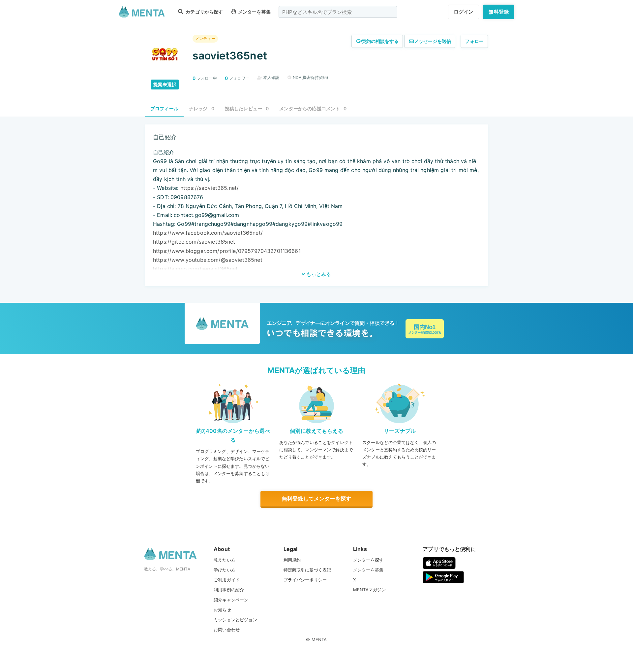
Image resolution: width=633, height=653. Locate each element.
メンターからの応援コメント (313, 108)
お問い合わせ (227, 629)
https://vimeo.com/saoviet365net (195, 268)
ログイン (464, 12)
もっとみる (318, 274)
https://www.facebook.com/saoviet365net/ (208, 232)
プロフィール (164, 108)
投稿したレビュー (247, 108)
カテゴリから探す (204, 12)
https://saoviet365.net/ (209, 188)
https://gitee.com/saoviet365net (194, 241)
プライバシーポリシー (305, 579)
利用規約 (292, 560)
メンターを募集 (254, 12)
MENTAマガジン (369, 589)
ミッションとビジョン (235, 619)
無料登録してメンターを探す (316, 498)
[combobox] (338, 12)
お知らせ (222, 609)
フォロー (474, 41)
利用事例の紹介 (229, 589)
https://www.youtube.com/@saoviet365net (207, 260)
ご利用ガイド (227, 579)
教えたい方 (224, 560)
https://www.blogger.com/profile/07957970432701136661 (227, 251)
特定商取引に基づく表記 (307, 569)
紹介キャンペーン (231, 599)
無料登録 (499, 12)
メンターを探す (368, 560)
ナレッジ (201, 108)
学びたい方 (224, 569)
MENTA (319, 639)
